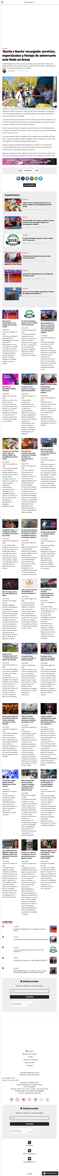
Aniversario (28, 170)
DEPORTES (5, 541)
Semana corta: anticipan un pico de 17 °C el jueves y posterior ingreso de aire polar (10, 657)
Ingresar (30, 1065)
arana (37, 170)
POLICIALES (24, 795)
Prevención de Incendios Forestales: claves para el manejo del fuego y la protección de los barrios (28, 456)
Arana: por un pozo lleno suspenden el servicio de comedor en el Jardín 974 (38, 292)
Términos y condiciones (30, 1060)
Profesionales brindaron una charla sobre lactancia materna (36, 257)
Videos (4, 396)
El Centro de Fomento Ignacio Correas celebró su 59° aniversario (38, 239)
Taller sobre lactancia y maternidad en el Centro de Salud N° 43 (29, 591)
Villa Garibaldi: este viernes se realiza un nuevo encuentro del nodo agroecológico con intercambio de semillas (38, 222)
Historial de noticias (30, 1054)
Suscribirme (29, 997)
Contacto (30, 1051)
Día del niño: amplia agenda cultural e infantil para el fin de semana (9, 783)
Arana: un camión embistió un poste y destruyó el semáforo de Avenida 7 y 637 (28, 719)
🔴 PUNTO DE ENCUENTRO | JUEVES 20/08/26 (9, 389)
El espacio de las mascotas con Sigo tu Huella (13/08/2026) (48, 658)
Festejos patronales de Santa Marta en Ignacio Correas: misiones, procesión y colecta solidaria (10, 720)
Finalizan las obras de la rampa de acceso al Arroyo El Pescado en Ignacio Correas (28, 855)
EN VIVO (30, 1057)
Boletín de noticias (30, 981)
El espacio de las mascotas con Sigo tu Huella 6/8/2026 (28, 658)
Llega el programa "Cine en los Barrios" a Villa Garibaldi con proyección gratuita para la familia (48, 854)
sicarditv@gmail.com (29, 1162)
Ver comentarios (29, 185)
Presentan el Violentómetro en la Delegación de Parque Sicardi (38, 275)
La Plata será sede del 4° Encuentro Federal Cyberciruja (48, 534)
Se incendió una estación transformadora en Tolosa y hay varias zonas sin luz (47, 593)
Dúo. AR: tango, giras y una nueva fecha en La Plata (9, 593)
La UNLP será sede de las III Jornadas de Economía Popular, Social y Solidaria (48, 783)
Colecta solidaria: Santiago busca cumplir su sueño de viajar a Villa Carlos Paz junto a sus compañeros (48, 720)
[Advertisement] (29, 1036)
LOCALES (4, 48)
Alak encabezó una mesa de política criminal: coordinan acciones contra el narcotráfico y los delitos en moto (27, 785)
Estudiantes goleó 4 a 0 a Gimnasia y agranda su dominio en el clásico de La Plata (10, 532)
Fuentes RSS (30, 1062)
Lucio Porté (11, 71)
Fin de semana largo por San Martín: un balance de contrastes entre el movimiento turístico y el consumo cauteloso (29, 533)
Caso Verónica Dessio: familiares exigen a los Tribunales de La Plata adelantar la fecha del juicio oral (9, 854)
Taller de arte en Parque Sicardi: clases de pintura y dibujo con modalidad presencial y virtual (37, 204)
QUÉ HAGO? (5, 601)
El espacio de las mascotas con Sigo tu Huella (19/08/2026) (28, 389)
